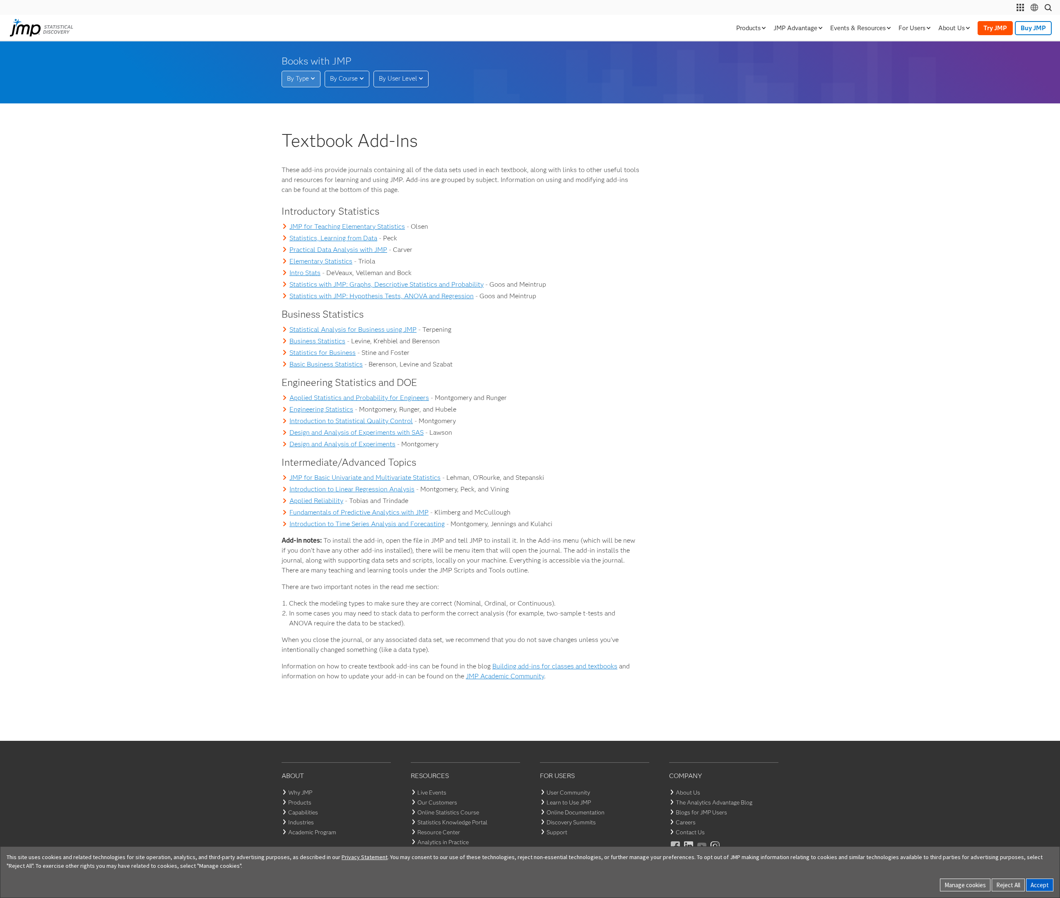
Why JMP (300, 792)
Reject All (1008, 885)
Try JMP (995, 28)
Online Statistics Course (448, 812)
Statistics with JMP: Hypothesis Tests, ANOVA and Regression (381, 296)
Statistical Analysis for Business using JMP (353, 329)
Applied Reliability (316, 501)
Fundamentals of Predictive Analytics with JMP (359, 512)
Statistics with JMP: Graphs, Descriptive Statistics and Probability (386, 284)
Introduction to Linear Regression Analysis (351, 489)
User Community (568, 792)
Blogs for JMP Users (701, 812)
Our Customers (437, 802)
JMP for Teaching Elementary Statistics (347, 226)
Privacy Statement (365, 857)
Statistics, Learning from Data (333, 238)
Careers (686, 822)
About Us (688, 792)
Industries (301, 822)
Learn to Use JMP (569, 802)
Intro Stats (304, 273)
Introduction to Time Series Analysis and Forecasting (367, 524)
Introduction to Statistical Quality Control (351, 421)
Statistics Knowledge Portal (452, 822)
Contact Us (690, 832)
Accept (1040, 885)
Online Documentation (576, 812)
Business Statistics (317, 341)
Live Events (431, 792)
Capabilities (303, 812)
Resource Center (438, 832)
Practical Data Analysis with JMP (338, 250)
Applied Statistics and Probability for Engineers (359, 398)
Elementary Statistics (320, 261)
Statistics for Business (322, 353)
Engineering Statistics (321, 409)
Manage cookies (965, 885)
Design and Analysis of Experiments (342, 444)
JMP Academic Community (505, 676)
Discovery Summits (571, 822)
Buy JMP (1033, 28)
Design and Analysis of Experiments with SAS (356, 432)
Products (299, 802)
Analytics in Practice (443, 842)
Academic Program (312, 832)
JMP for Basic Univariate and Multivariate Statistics (365, 477)
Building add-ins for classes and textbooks (554, 666)
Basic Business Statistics (326, 364)
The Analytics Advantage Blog (714, 802)
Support (557, 832)
